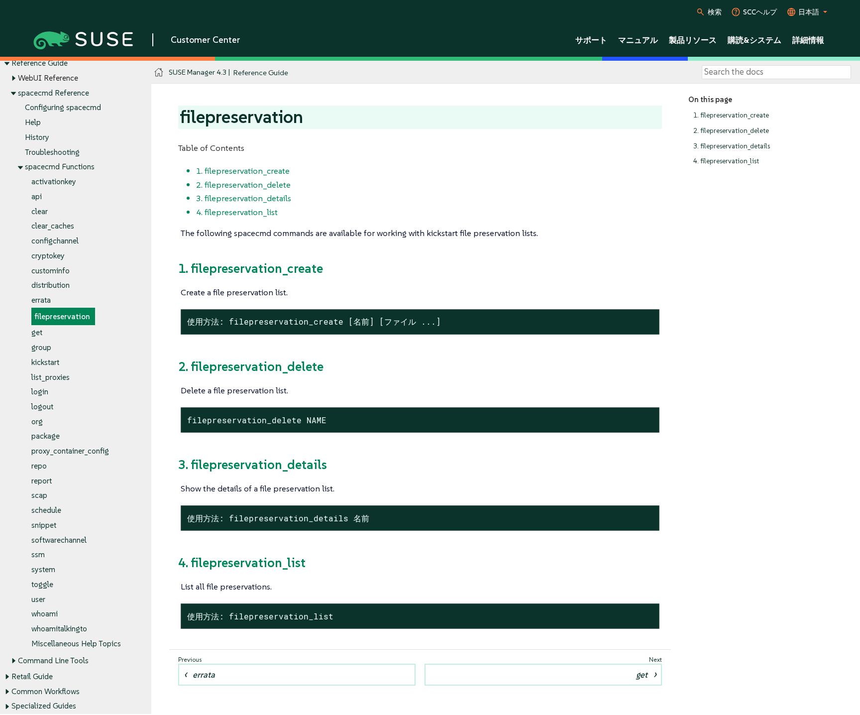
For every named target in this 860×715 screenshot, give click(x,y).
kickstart (45, 362)
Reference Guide (39, 63)
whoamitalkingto (59, 628)
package (45, 436)
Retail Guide (32, 676)
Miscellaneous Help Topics (76, 643)
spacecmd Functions (60, 166)
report (41, 480)
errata (41, 300)
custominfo (50, 270)
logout (42, 406)
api (36, 196)
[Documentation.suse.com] (159, 72)
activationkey (53, 181)
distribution (50, 285)
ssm (38, 554)
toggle (42, 584)
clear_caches (52, 226)
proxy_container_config (70, 451)
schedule (46, 510)
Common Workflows (45, 691)
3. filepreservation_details (731, 146)
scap (39, 495)
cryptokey (48, 255)
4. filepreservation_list (726, 161)
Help (33, 122)
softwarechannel (59, 540)
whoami (44, 613)
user (38, 599)
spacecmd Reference (53, 93)
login (39, 391)
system (43, 569)
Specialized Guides (43, 706)
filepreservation (62, 316)
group (41, 347)
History (37, 137)
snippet (43, 525)
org (37, 421)
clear (39, 211)
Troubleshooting (52, 152)
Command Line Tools (53, 660)
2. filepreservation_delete (731, 130)
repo (39, 466)
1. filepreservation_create (731, 115)
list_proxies (50, 377)
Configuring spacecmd (63, 107)
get (36, 332)
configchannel (55, 240)
